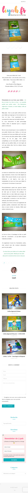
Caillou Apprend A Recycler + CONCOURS (14, 334)
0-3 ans (14, 25)
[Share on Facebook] (7, 46)
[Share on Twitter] (12, 46)
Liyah (10, 35)
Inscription (14, 460)
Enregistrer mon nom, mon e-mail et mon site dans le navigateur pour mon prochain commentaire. (14, 399)
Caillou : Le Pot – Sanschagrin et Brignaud (14, 356)
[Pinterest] (16, 46)
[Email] (20, 46)
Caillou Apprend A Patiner (14, 311)
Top (14, 490)
